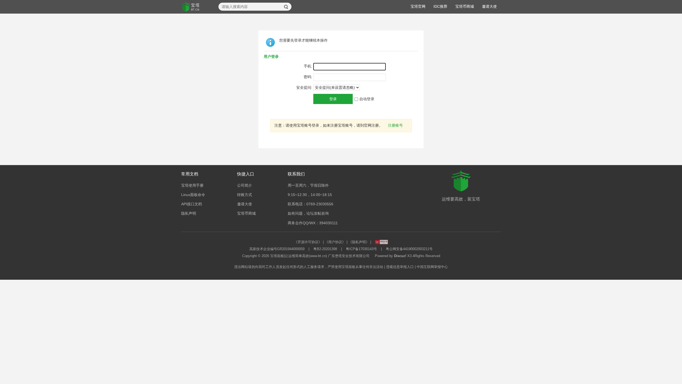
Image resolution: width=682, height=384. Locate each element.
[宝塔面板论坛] (190, 7)
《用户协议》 (335, 242)
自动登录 (366, 99)
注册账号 (395, 125)
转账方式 (244, 195)
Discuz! (400, 256)
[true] (286, 7)
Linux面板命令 (193, 195)
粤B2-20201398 (325, 249)
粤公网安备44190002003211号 (409, 249)
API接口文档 (191, 204)
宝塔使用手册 (192, 185)
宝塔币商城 (464, 6)
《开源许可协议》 (308, 242)
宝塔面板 (277, 256)
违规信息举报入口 (400, 267)
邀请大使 (489, 6)
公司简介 (244, 185)
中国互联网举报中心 (432, 267)
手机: (308, 66)
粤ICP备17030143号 (361, 249)
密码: (308, 77)
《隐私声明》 (358, 242)
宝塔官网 (418, 6)
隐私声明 (188, 213)
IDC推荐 (440, 6)
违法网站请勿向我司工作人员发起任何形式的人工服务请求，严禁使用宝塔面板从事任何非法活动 (308, 267)
